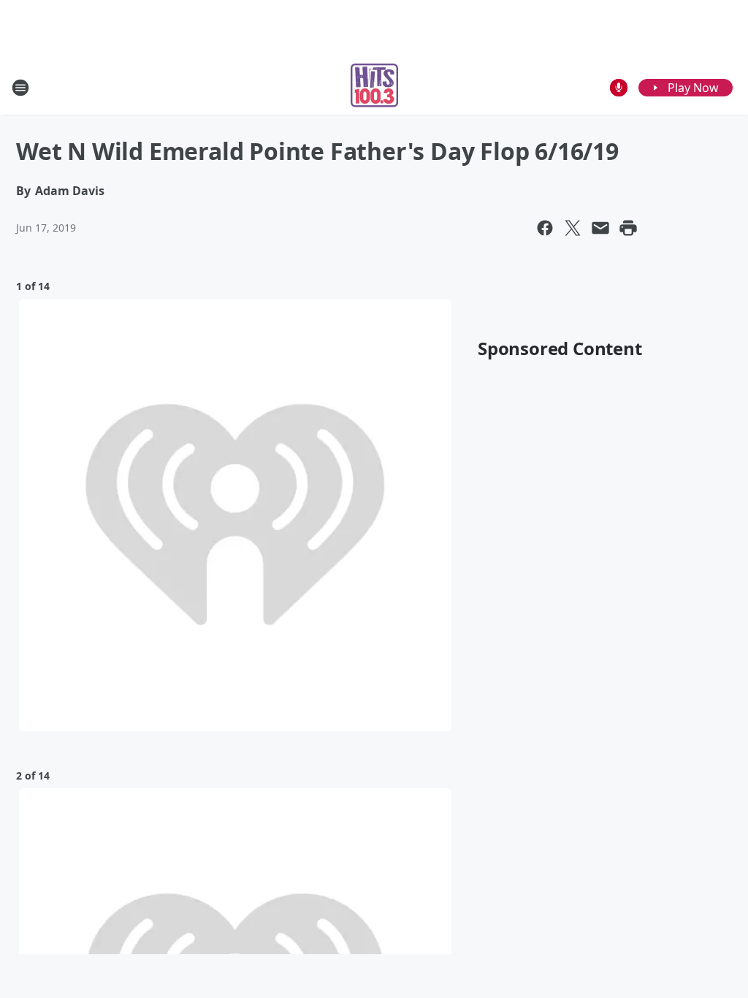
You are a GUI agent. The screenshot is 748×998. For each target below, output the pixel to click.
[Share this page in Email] (600, 228)
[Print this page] (628, 228)
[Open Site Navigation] (20, 87)
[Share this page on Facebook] (545, 228)
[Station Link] (374, 87)
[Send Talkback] (618, 87)
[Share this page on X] (572, 228)
